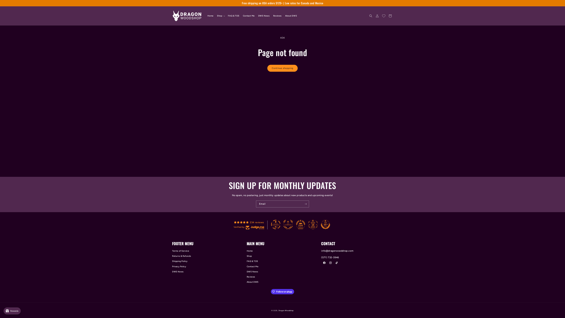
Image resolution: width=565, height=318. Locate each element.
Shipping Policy (180, 261)
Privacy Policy (179, 266)
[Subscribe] (305, 204)
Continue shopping (282, 68)
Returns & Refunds (181, 256)
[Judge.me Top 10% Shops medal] (325, 224)
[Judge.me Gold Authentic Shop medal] (288, 224)
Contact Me (253, 266)
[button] (220, 16)
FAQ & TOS (252, 261)
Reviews (251, 277)
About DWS (253, 282)
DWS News (178, 271)
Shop (249, 256)
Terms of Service (180, 251)
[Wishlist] (383, 16)
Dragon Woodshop (286, 311)
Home (250, 251)
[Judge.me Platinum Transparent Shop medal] (275, 224)
